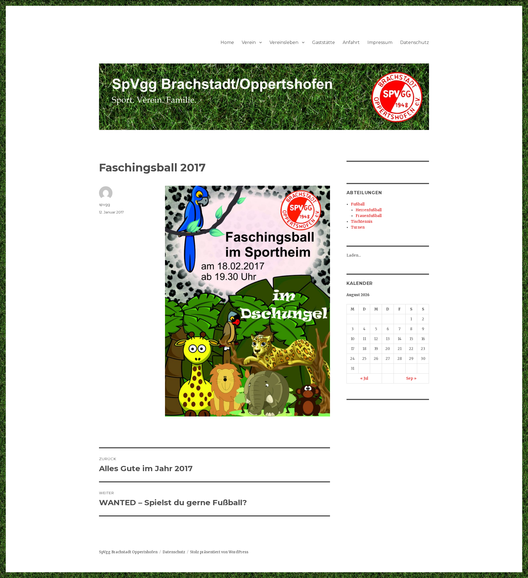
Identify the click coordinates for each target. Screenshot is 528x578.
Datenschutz (414, 42)
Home (227, 42)
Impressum (379, 42)
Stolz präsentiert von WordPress (219, 552)
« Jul (364, 378)
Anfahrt (351, 42)
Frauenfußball (369, 215)
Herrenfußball (369, 210)
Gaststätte (323, 42)
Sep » (411, 378)
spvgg (104, 204)
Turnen (358, 227)
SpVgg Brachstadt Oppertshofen (128, 552)
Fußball (358, 204)
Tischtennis (361, 221)
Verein (249, 42)
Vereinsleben (284, 42)
